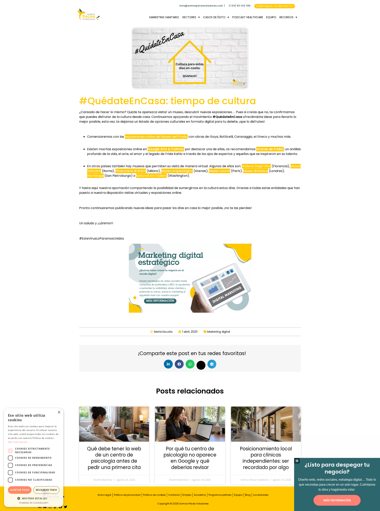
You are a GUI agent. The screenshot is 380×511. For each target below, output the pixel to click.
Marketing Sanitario (164, 17)
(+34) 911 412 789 (239, 5)
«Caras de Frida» (270, 149)
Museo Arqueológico (177, 171)
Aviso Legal (104, 495)
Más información (18, 442)
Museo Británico (255, 171)
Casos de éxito (214, 17)
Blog (248, 495)
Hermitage (95, 175)
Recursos (286, 17)
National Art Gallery (151, 175)
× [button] (58, 412)
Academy (200, 495)
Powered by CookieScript (33, 502)
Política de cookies (154, 495)
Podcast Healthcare (247, 17)
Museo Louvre (219, 171)
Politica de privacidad (127, 495)
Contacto (174, 495)
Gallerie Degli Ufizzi (256, 166)
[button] (168, 364)
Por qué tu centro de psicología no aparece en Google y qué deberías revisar (189, 458)
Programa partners (220, 495)
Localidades (260, 495)
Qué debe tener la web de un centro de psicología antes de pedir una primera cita (114, 458)
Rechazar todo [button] (46, 490)
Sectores (189, 17)
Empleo (186, 495)
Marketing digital (218, 332)
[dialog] (33, 457)
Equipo (271, 17)
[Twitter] (65, 507)
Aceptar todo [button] (19, 490)
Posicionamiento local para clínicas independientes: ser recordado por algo (266, 458)
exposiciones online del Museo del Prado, (156, 136)
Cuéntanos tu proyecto (274, 6)
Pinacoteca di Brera (130, 171)
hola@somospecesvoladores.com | (202, 5)
